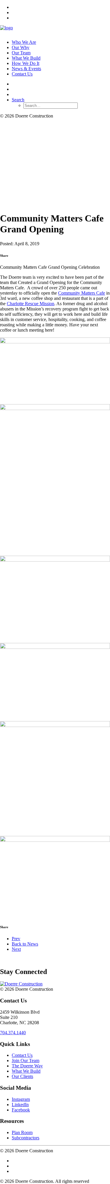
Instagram (21, 1099)
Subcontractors (25, 1137)
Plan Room (22, 1132)
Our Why (20, 47)
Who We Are (24, 42)
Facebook (21, 1109)
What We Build (26, 58)
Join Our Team (25, 1060)
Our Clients (22, 1076)
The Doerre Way (27, 1065)
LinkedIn (20, 1104)
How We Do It (25, 63)
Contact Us (22, 73)
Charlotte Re (30, 303)
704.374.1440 (13, 1032)
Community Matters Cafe (81, 292)
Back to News (25, 943)
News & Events (26, 68)
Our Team (21, 52)
